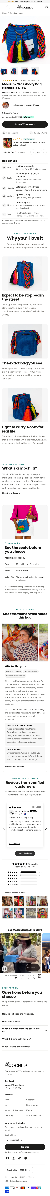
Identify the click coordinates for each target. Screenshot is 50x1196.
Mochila (14, 1177)
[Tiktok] (19, 1158)
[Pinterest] (25, 1158)
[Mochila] (25, 7)
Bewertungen (32, 1105)
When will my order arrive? (16, 1046)
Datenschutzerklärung (18, 1181)
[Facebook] (7, 1158)
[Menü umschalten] (3, 7)
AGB (6, 1181)
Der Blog (9, 1115)
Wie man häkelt (33, 1115)
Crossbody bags (16, 13)
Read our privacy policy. (30, 1152)
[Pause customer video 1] (4, 969)
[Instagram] (13, 1158)
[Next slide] (46, 829)
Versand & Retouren (14, 1110)
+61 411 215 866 (13, 1088)
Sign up (25, 1146)
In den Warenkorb (25, 124)
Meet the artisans (11, 493)
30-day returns (40, 133)
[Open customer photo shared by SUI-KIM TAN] (7, 143)
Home (4, 13)
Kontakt (29, 1110)
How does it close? (11, 1021)
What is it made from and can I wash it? (21, 1030)
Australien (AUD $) (17, 1170)
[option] (25, 40)
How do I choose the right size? (18, 1013)
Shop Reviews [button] (25, 853)
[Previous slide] (4, 829)
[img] (15, 807)
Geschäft (30, 1099)
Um (6, 1105)
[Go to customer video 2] (22, 977)
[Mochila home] (16, 1064)
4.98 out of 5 (32, 864)
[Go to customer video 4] (34, 977)
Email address (10, 1135)
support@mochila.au (14, 1085)
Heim (7, 1099)
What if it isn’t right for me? (16, 1039)
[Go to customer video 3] (28, 977)
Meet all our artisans (16, 766)
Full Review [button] (14, 843)
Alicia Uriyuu (33, 105)
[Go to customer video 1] (16, 977)
